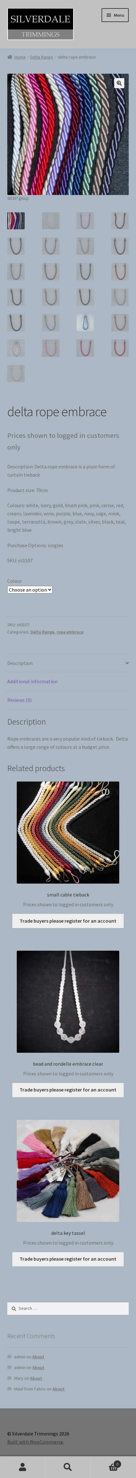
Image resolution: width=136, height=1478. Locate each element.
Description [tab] (20, 663)
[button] (119, 83)
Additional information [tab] (32, 681)
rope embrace (70, 632)
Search (67, 1467)
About (38, 1357)
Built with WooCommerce (35, 1442)
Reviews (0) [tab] (19, 700)
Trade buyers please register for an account (68, 921)
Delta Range (41, 57)
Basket (105, 1461)
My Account (22, 1467)
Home (20, 57)
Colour (14, 581)
